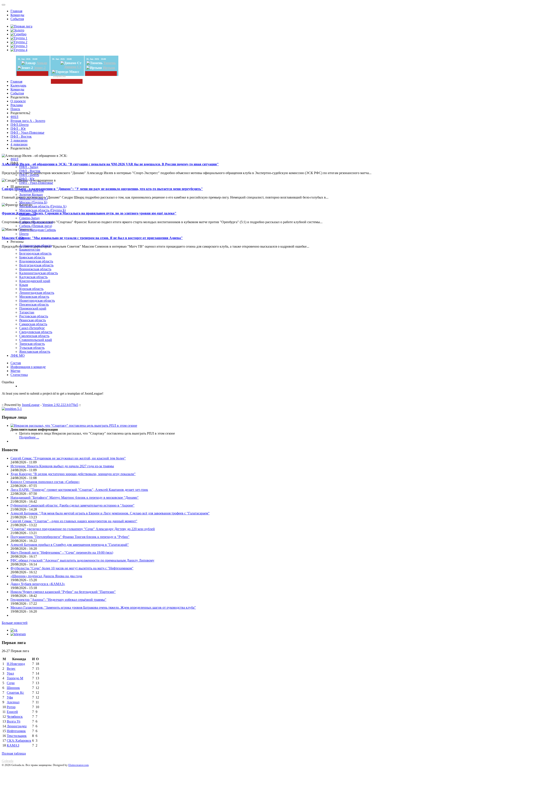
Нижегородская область (37, 300)
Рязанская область (32, 320)
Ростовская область (33, 316)
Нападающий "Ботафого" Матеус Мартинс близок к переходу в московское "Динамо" (74, 497)
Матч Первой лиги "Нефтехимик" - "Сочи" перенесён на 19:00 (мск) (61, 552)
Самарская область (33, 324)
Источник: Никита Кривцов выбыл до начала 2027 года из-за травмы (62, 466)
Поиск (15, 109)
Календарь (18, 85)
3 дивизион (19, 140)
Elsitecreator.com (78, 765)
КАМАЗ (13, 745)
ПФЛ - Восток (21, 136)
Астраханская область (35, 245)
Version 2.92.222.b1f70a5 (60, 405)
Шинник (13, 688)
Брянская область (32, 257)
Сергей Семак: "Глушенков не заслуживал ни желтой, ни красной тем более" (68, 458)
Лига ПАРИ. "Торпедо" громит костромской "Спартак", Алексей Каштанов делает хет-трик (79, 490)
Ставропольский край (35, 340)
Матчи (15, 371)
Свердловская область (35, 332)
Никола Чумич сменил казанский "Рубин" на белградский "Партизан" (63, 592)
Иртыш (109, 68)
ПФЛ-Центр (19, 125)
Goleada (7, 761)
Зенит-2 (40, 68)
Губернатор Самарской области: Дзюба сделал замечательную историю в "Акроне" (72, 505)
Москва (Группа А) (33, 198)
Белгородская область (35, 253)
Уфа (10, 697)
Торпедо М (15, 678)
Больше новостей (15, 623)
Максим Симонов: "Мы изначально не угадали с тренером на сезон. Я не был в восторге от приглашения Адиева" (92, 238)
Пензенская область (34, 304)
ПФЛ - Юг (18, 128)
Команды (17, 15)
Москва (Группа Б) (33, 202)
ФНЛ (14, 117)
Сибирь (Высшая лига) (36, 222)
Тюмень (109, 63)
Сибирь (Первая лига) (35, 226)
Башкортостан (29, 249)
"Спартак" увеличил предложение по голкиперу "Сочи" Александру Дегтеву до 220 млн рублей (82, 529)
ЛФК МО (17, 355)
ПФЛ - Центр (29, 175)
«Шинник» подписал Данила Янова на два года (46, 576)
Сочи (11, 683)
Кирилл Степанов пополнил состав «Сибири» (45, 482)
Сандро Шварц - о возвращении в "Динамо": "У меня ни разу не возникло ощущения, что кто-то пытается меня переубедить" (102, 189)
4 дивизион (19, 144)
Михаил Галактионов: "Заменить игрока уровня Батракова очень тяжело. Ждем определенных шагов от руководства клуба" (103, 607)
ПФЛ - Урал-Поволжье (27, 132)
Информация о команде (28, 367)
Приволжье (27, 214)
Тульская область (32, 347)
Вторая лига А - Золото (27, 121)
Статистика (19, 375)
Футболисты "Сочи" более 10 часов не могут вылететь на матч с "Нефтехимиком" (71, 568)
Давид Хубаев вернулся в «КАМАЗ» (37, 584)
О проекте (18, 101)
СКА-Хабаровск (19, 740)
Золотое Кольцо (31, 194)
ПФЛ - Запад (28, 167)
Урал (10, 673)
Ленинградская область (36, 293)
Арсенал (13, 702)
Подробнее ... (29, 437)
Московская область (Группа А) (42, 206)
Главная (16, 11)
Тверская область (32, 344)
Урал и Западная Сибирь (37, 230)
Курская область (31, 289)
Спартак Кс (15, 692)
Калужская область (33, 277)
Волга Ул (13, 721)
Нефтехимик (16, 731)
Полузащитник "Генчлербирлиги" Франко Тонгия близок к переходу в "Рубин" (69, 537)
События (17, 19)
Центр (24, 234)
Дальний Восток (31, 190)
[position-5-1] (12, 409)
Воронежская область (35, 269)
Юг (21, 238)
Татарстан (26, 312)
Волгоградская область (36, 265)
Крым (23, 285)
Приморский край (32, 308)
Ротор (11, 707)
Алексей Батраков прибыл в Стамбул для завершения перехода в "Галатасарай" (69, 544)
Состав (15, 363)
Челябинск (15, 716)
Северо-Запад (29, 218)
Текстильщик (17, 736)
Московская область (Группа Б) (42, 210)
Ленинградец (17, 726)
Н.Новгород (16, 664)
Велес (11, 668)
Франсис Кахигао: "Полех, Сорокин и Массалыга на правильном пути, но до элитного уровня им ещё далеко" (89, 213)
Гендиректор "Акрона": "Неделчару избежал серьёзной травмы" (58, 599)
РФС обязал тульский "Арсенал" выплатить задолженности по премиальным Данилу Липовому (82, 560)
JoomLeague (31, 405)
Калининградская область (38, 273)
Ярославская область (34, 351)
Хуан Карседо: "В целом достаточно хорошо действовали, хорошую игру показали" (73, 474)
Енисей (12, 712)
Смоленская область (34, 336)
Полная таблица (14, 753)
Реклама (16, 105)
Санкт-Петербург (32, 328)
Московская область (34, 296)
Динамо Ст (72, 67)
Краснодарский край (34, 281)
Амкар (41, 63)
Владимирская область (36, 261)
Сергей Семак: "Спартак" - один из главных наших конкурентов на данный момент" (73, 521)
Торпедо (59, 75)
